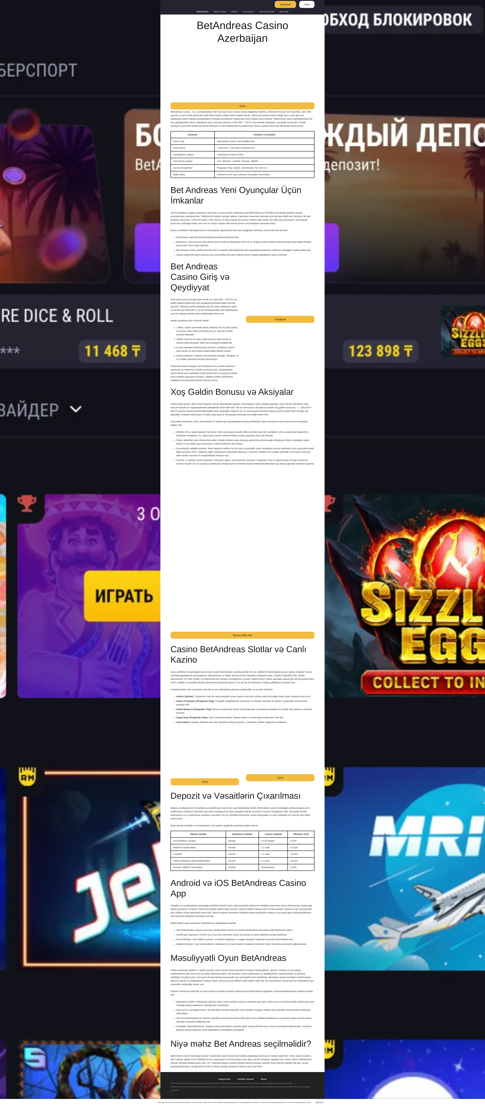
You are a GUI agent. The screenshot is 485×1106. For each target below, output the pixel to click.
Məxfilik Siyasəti (246, 1079)
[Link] (176, 4)
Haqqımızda (224, 1079)
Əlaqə (264, 1079)
